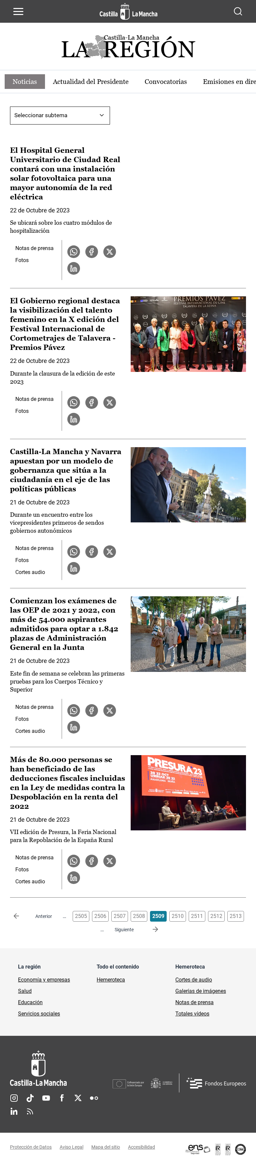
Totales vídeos (192, 1014)
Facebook (62, 1098)
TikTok (30, 1098)
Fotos (22, 260)
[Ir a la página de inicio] (128, 11)
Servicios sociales (39, 1014)
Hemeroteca (111, 980)
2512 (216, 916)
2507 (120, 916)
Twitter (78, 1098)
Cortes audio (30, 572)
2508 (139, 916)
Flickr (94, 1098)
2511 (197, 916)
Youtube (46, 1098)
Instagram (14, 1098)
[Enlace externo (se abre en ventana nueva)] (215, 1149)
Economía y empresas (44, 980)
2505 (81, 916)
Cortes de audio (193, 980)
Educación (30, 1002)
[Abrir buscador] (238, 11)
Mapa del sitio (105, 1147)
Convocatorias (166, 81)
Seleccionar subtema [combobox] (40, 115)
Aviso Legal (71, 1147)
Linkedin (14, 1111)
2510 (178, 916)
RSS (30, 1111)
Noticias (25, 81)
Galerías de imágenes (200, 991)
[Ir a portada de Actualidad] (128, 49)
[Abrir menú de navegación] (18, 11)
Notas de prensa (34, 248)
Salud (25, 991)
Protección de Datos (31, 1147)
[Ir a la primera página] (21, 916)
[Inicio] (61, 1068)
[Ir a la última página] (150, 929)
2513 (236, 916)
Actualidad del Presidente (91, 81)
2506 (100, 916)
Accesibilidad (141, 1147)
